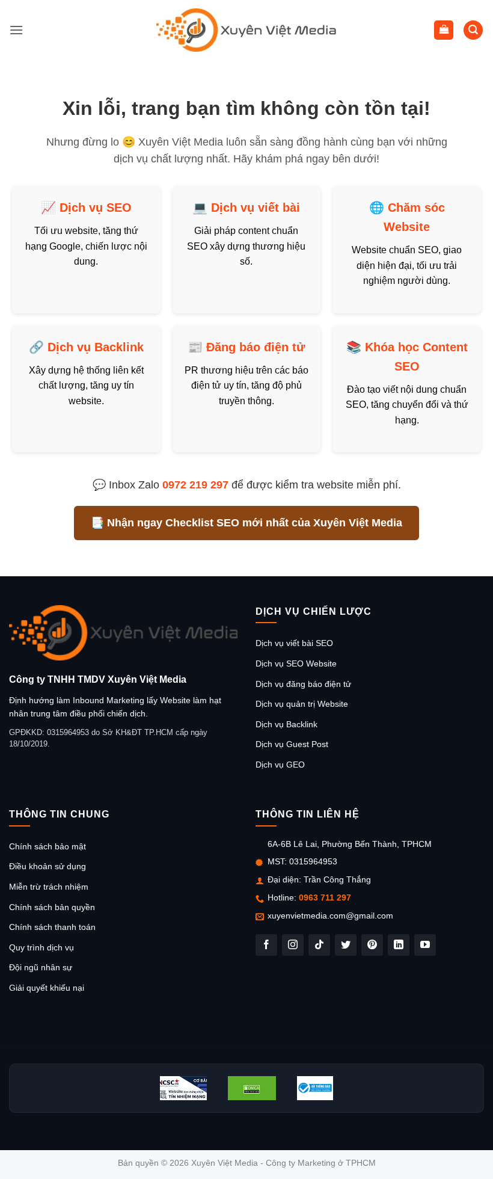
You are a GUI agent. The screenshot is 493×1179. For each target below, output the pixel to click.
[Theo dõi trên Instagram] (293, 945)
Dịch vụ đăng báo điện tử (303, 684)
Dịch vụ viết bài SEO (294, 643)
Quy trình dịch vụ (41, 947)
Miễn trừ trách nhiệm (48, 886)
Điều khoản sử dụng (47, 866)
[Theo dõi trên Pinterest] (372, 945)
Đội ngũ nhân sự (40, 967)
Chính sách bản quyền (52, 907)
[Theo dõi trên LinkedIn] (398, 945)
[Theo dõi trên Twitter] (346, 945)
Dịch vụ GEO (280, 764)
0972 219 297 (195, 485)
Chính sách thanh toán (52, 927)
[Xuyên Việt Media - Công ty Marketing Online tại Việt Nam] (246, 30)
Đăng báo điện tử (255, 347)
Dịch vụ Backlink (95, 347)
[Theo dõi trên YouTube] (425, 945)
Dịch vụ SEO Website (296, 663)
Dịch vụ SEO (96, 207)
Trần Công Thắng (337, 879)
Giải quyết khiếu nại (46, 988)
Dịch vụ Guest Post (292, 744)
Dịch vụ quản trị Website (302, 704)
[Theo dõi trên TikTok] (319, 945)
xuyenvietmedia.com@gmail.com (330, 915)
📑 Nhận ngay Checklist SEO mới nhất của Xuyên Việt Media (246, 523)
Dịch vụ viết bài (255, 207)
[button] (16, 30)
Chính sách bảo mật (47, 846)
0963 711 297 (325, 897)
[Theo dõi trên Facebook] (266, 945)
